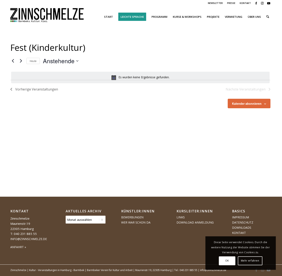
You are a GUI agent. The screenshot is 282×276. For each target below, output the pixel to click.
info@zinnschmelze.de (28, 239)
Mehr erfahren (250, 260)
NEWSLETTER (215, 3)
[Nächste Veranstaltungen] (20, 60)
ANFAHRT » (18, 247)
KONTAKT (245, 3)
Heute (33, 61)
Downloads (241, 228)
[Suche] (268, 16)
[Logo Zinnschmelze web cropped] (47, 16)
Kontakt (239, 233)
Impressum (240, 217)
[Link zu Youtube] (268, 3)
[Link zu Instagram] (262, 3)
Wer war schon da (135, 222)
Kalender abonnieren (247, 103)
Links (181, 217)
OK (227, 260)
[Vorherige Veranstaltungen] (12, 60)
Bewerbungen (132, 217)
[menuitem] (215, 3)
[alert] (140, 77)
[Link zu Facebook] (256, 3)
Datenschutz (242, 222)
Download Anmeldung (195, 222)
